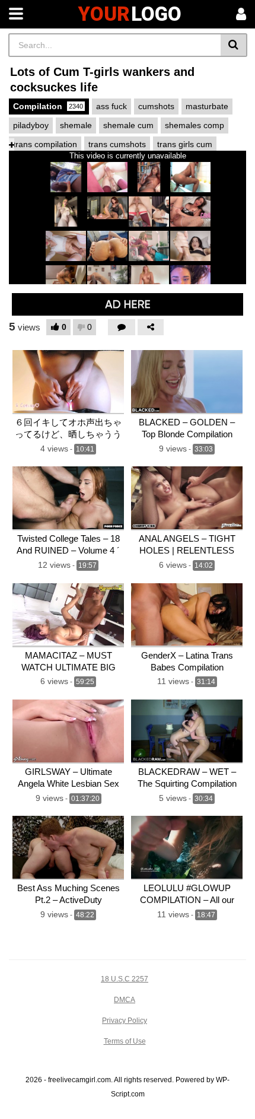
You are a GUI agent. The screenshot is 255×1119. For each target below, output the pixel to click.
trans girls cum (184, 144)
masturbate (207, 106)
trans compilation (45, 144)
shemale (76, 125)
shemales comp (194, 125)
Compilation (48, 106)
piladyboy (31, 125)
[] (234, 45)
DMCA (124, 1000)
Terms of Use (125, 1041)
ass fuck (111, 106)
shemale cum (128, 125)
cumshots (156, 106)
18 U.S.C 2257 (124, 979)
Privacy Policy (124, 1020)
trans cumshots (117, 144)
